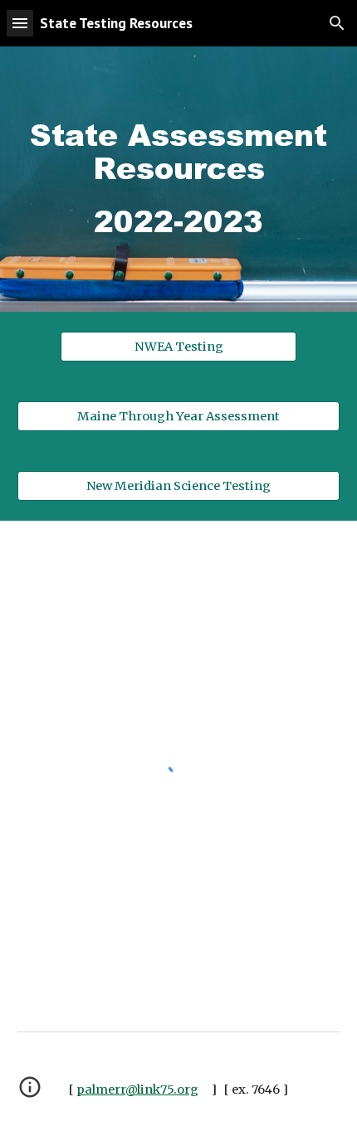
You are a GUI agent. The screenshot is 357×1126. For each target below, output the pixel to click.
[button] (20, 23)
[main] (178, 179)
